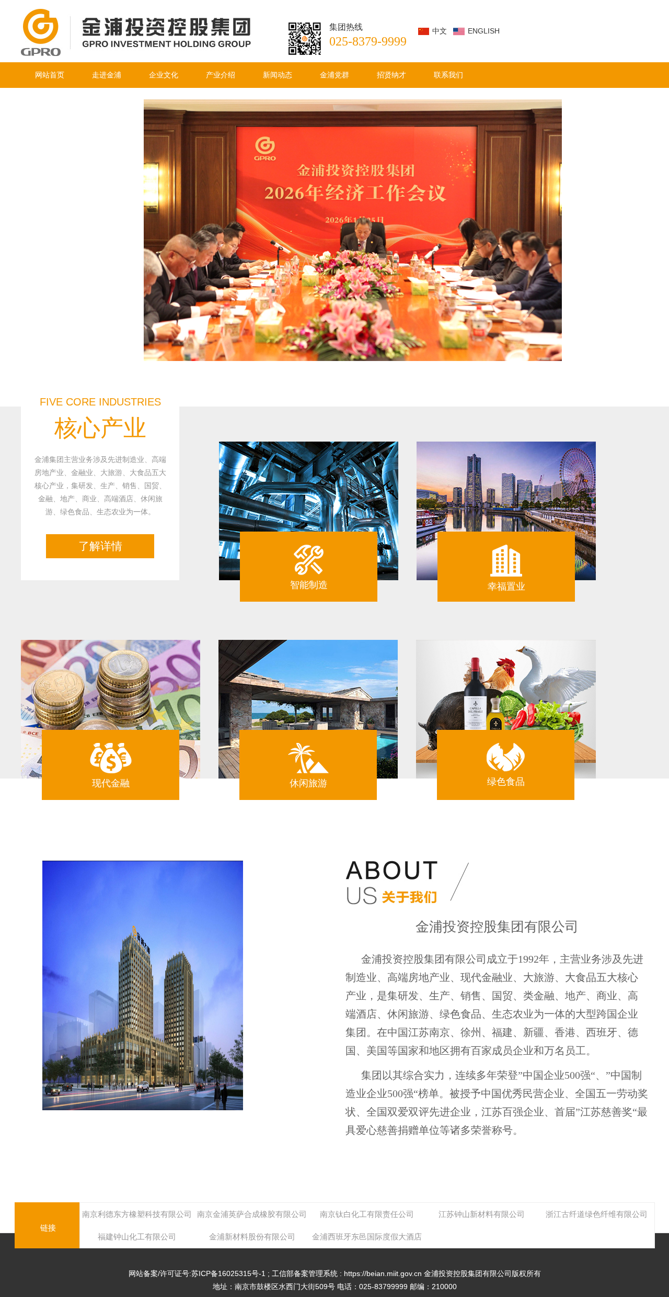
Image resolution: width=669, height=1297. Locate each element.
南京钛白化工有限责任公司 (367, 1214)
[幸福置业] (506, 511)
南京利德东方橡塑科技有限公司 (137, 1214)
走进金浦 (106, 75)
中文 (439, 31)
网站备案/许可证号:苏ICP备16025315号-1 (198, 1273)
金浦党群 (334, 75)
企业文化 (163, 75)
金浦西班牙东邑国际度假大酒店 (367, 1236)
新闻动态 (277, 75)
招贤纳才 (391, 75)
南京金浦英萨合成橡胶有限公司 (252, 1214)
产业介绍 (220, 75)
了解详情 (100, 546)
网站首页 (49, 75)
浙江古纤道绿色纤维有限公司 (597, 1214)
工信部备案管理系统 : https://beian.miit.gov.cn (348, 1273)
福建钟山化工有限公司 (137, 1236)
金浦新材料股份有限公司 (252, 1236)
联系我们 (448, 75)
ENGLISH (484, 31)
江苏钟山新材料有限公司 (482, 1214)
